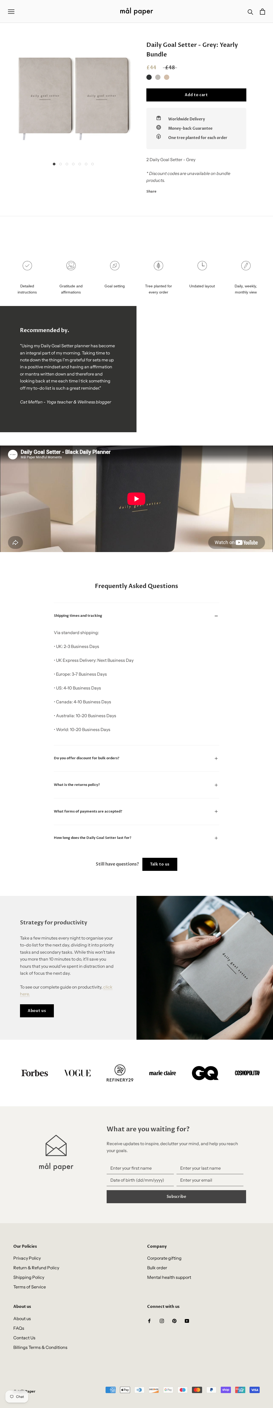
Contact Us (24, 1337)
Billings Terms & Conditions (40, 1347)
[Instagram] (162, 1320)
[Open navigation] (11, 11)
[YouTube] (187, 1320)
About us (37, 1010)
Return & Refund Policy (36, 1267)
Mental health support (169, 1277)
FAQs (18, 1328)
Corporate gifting (164, 1258)
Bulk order (157, 1267)
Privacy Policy (27, 1258)
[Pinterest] (175, 190)
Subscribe (176, 1196)
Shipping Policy (28, 1277)
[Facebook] (161, 190)
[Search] (250, 11)
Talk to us (160, 864)
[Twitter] (168, 190)
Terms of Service (29, 1286)
